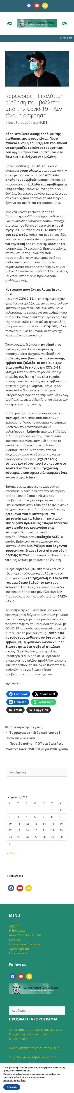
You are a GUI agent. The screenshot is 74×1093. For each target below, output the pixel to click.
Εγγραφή (15, 940)
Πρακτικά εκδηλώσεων (25, 944)
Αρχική (14, 926)
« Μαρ (11, 853)
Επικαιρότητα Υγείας (26, 727)
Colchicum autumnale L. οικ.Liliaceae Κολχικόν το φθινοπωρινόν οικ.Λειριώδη (35, 1034)
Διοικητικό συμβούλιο (25, 935)
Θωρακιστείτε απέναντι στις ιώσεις (34, 1048)
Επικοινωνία (18, 953)
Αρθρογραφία (19, 949)
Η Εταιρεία (17, 930)
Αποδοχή (12, 1087)
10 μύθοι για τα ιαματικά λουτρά (33, 1057)
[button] (64, 38)
